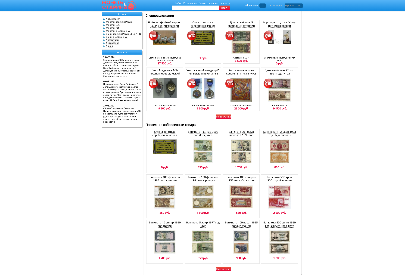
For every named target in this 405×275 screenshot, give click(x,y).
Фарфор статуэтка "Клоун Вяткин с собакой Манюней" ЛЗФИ (279, 26)
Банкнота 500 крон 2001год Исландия (279, 178)
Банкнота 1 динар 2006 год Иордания (203, 133)
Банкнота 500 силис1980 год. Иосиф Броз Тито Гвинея (279, 226)
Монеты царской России (119, 21)
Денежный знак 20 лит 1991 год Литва (280, 71)
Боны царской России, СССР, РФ (123, 33)
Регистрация (190, 3)
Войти (178, 3)
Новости (122, 52)
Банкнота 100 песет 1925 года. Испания (241, 224)
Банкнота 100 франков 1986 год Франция (165, 178)
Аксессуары (112, 39)
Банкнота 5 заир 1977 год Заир (203, 224)
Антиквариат (113, 18)
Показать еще (223, 116)
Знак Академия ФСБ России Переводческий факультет (165, 73)
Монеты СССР (113, 24)
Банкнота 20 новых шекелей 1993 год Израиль (241, 135)
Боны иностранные (117, 36)
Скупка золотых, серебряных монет (203, 24)
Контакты (225, 3)
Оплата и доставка (208, 3)
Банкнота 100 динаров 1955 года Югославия (241, 178)
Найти (224, 7)
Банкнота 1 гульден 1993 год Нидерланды (279, 133)
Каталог (122, 14)
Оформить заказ (293, 5)
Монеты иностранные (118, 30)
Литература (112, 42)
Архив (109, 45)
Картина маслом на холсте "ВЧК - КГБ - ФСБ (241, 71)
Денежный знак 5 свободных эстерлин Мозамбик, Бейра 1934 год (241, 27)
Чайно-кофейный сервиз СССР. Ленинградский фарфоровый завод (164, 26)
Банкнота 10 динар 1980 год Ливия (165, 224)
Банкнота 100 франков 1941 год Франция (203, 178)
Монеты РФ (112, 27)
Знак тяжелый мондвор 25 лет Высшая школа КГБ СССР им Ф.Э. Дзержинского (203, 75)
